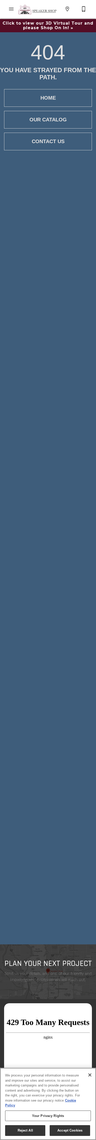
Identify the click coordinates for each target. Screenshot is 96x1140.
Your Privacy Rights (48, 1116)
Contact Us (48, 141)
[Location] (67, 9)
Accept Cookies (69, 1130)
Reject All (25, 1130)
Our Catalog (48, 119)
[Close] (89, 1075)
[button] (11, 9)
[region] (48, 1104)
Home (48, 98)
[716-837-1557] (84, 9)
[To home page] (37, 9)
